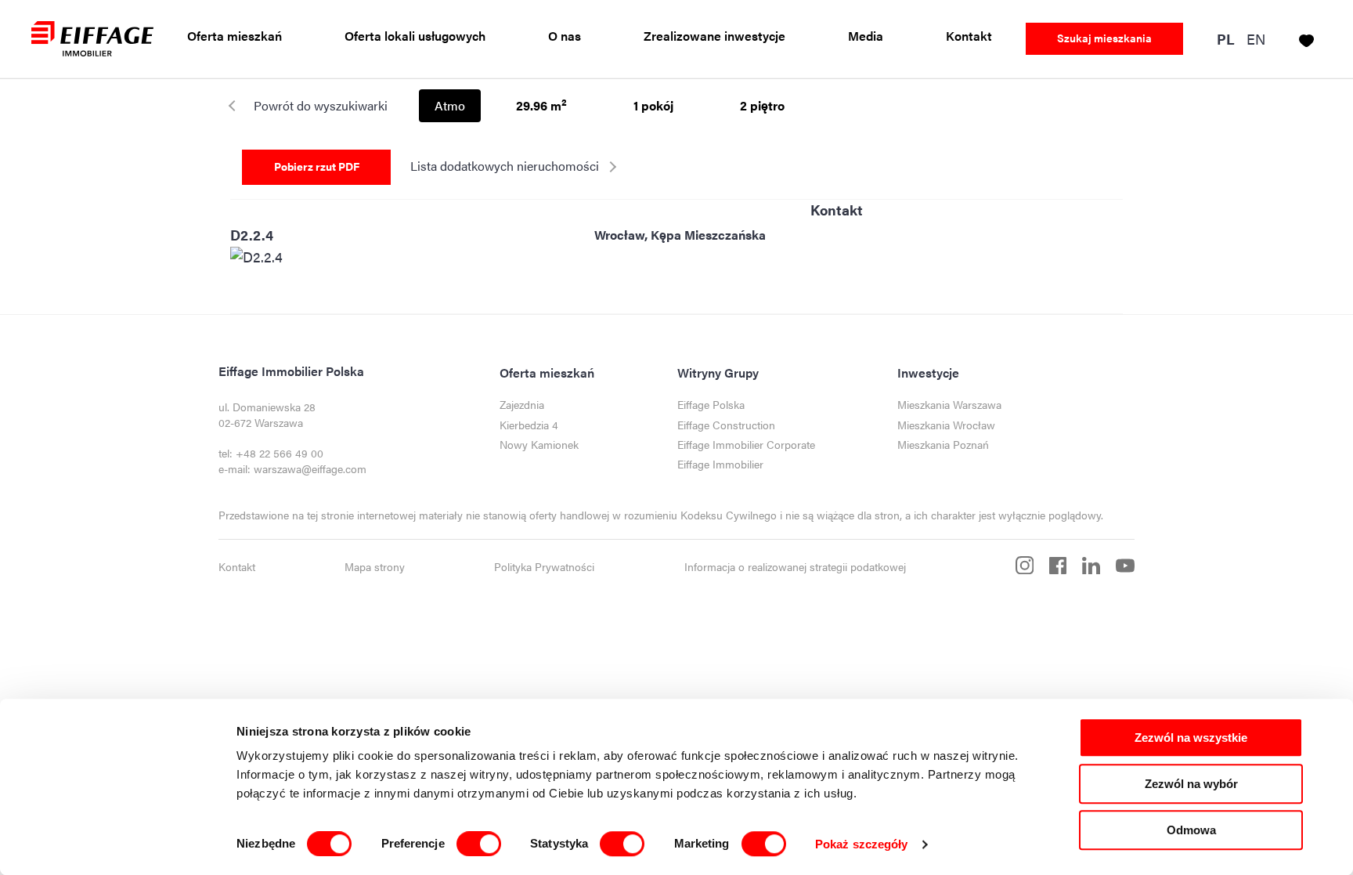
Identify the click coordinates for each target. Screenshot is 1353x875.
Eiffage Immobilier (720, 464)
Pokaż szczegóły (861, 844)
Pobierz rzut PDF (316, 166)
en (1256, 39)
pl (1226, 39)
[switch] (478, 843)
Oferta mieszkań (234, 36)
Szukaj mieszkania (1104, 37)
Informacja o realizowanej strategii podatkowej (795, 566)
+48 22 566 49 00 (279, 453)
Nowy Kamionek (539, 444)
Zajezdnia (522, 404)
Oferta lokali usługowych (415, 36)
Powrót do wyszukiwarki (321, 105)
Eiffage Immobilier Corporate (746, 444)
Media (865, 36)
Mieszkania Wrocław (946, 425)
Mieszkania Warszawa (949, 404)
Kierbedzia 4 (529, 425)
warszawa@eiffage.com (310, 468)
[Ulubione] (1306, 38)
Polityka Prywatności (544, 566)
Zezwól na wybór (1191, 783)
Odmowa (1191, 830)
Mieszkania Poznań (943, 444)
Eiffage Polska (711, 404)
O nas (564, 36)
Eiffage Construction (726, 425)
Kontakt (969, 36)
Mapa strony (375, 566)
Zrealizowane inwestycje (714, 36)
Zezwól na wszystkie (1191, 737)
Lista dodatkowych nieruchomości (504, 166)
